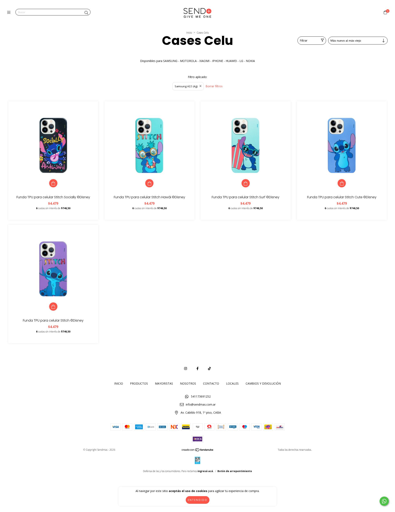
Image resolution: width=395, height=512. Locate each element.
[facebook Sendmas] (197, 368)
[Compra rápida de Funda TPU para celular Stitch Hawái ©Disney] (149, 183)
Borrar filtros (214, 86)
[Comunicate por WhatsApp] (384, 501)
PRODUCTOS (139, 383)
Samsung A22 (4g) (186, 86)
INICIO (118, 383)
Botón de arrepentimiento (234, 471)
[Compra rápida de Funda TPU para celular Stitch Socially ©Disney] (53, 183)
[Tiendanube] (197, 450)
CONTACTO (211, 383)
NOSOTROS (188, 383)
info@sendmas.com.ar (201, 404)
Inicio (189, 32)
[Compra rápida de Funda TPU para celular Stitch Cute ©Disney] (342, 183)
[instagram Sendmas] (185, 368)
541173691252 (201, 396)
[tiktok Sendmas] (209, 368)
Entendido (197, 500)
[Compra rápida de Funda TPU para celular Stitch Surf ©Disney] (246, 183)
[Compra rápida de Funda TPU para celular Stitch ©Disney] (53, 306)
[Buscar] (86, 12)
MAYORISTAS (164, 383)
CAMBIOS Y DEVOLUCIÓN (263, 383)
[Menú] (9, 12)
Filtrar (303, 40)
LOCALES (232, 383)
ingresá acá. (206, 471)
